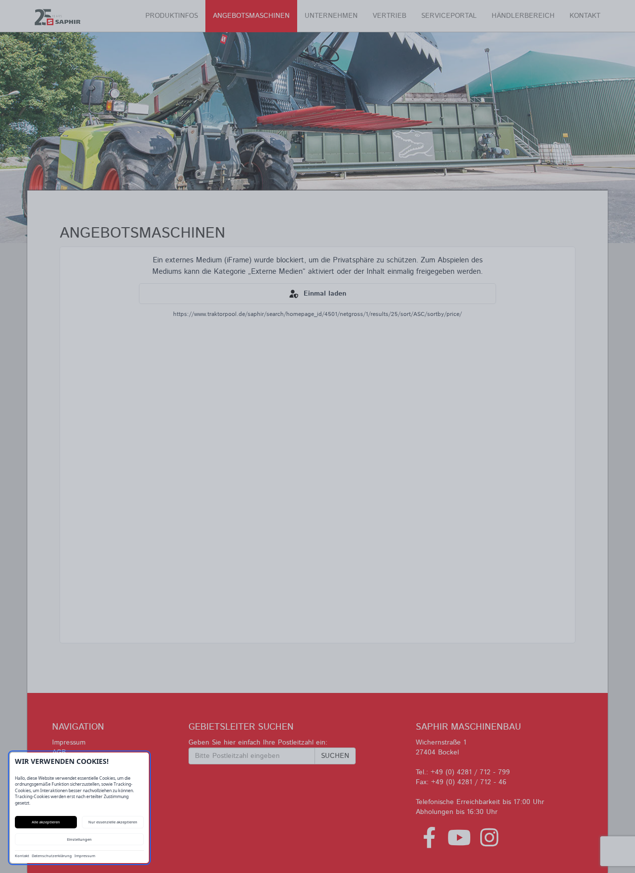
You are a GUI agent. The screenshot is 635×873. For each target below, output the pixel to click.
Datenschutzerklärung (52, 855)
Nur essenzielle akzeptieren (112, 821)
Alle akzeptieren (46, 821)
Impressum (84, 855)
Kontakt (22, 855)
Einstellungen (79, 839)
